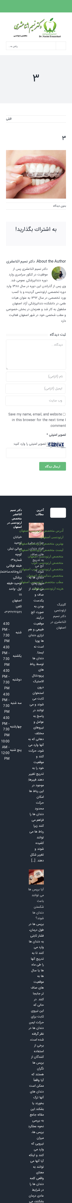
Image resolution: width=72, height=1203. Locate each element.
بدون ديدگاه (59, 206)
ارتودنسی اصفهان (51, 537)
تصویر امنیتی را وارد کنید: (29, 444)
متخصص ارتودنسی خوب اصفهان (41, 569)
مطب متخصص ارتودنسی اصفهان (41, 582)
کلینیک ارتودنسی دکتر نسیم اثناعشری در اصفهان (58, 616)
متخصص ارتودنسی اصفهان (45, 556)
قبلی (8, 119)
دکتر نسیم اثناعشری (20, 262)
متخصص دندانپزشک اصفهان (44, 575)
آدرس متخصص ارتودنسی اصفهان (41, 530)
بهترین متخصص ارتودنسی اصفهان (41, 543)
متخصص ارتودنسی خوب (47, 562)
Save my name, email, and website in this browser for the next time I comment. (37, 420)
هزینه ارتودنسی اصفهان (47, 588)
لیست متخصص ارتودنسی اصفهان (41, 549)
